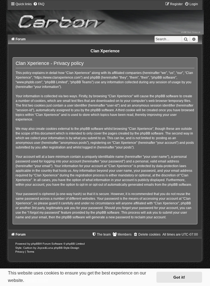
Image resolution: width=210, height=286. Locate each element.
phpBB (35, 243)
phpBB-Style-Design (66, 247)
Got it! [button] (179, 277)
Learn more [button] (37, 280)
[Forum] (105, 18)
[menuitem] (38, 4)
